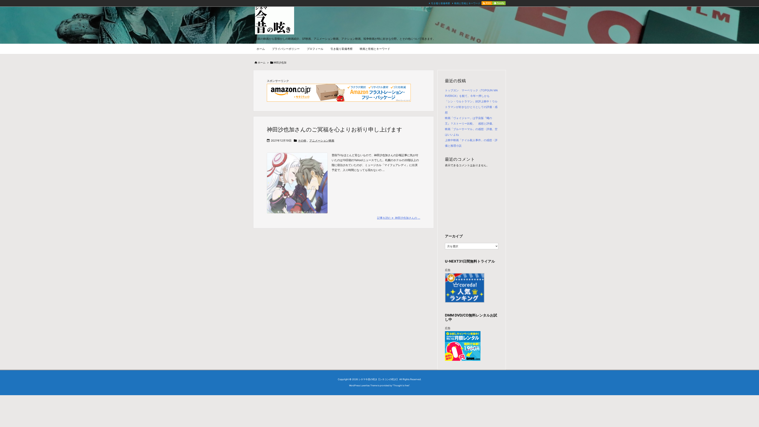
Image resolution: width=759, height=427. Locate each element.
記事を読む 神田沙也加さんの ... (398, 217)
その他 (302, 140)
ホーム (261, 62)
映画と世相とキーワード (467, 3)
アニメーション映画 (321, 140)
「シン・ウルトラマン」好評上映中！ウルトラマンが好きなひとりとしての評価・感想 (471, 107)
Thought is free (401, 385)
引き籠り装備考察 (440, 3)
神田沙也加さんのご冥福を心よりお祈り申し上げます (334, 129)
